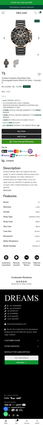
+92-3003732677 (15, 308)
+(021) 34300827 (12, 316)
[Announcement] (21, 2)
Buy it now (21, 131)
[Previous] (4, 38)
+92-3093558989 (15, 305)
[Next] (38, 38)
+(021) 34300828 (12, 319)
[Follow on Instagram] (13, 415)
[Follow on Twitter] (9, 415)
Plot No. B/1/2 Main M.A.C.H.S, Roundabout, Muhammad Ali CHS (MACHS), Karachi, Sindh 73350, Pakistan (21, 332)
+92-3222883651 (12, 313)
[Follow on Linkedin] (18, 415)
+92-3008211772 (12, 311)
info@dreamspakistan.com (16, 324)
